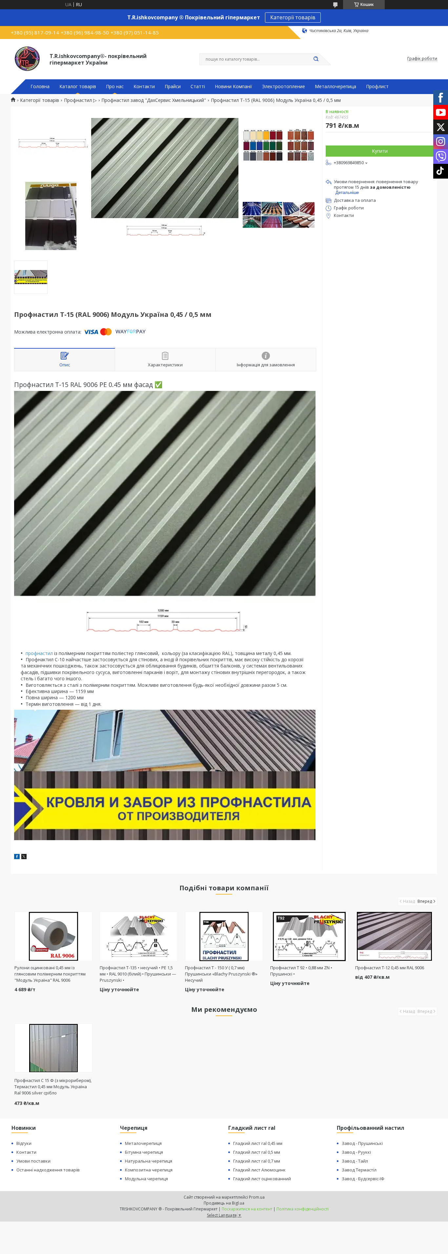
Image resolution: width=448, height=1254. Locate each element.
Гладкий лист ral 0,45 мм (257, 1143)
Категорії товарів (293, 17)
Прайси (173, 86)
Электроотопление (283, 86)
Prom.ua (257, 1197)
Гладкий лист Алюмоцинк (259, 1170)
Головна (40, 86)
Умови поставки (33, 1161)
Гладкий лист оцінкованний (262, 1179)
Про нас (115, 86)
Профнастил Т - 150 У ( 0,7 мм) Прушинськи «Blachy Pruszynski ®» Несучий (221, 974)
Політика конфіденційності (302, 1209)
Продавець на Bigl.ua (224, 1203)
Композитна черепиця (149, 1170)
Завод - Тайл (355, 1161)
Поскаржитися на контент (247, 1209)
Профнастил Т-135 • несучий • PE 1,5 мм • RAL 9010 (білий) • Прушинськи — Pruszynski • (138, 974)
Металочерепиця (143, 1143)
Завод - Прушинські (362, 1143)
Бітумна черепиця (144, 1152)
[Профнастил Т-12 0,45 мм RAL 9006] (394, 936)
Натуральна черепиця (148, 1161)
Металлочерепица (335, 86)
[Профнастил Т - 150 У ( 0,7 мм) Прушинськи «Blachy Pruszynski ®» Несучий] (224, 936)
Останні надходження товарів (48, 1170)
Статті (198, 86)
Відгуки (23, 1143)
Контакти (144, 86)
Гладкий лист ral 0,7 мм (256, 1161)
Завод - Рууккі (356, 1152)
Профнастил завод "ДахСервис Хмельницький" (153, 100)
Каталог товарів (77, 86)
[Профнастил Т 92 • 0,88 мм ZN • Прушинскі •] (309, 936)
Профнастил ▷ (80, 100)
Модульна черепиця (146, 1179)
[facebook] (17, 857)
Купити (380, 151)
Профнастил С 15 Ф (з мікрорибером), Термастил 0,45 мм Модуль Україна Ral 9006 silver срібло (53, 1086)
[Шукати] (315, 59)
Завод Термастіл (359, 1170)
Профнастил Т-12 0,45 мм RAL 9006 (389, 968)
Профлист (377, 86)
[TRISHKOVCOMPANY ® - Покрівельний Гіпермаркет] (27, 58)
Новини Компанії (233, 86)
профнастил (39, 653)
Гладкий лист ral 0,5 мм (256, 1152)
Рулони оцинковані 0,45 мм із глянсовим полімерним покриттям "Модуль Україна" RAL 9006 (50, 974)
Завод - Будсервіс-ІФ (363, 1179)
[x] (24, 857)
